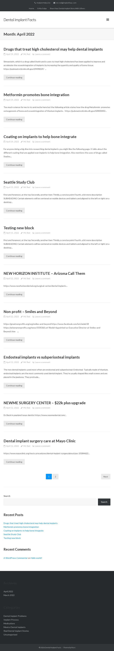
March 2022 (9, 595)
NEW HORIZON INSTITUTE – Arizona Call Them (44, 273)
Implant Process (11, 619)
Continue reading (14, 77)
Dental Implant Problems (15, 616)
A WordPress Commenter (16, 558)
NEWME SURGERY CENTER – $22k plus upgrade (45, 402)
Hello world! (36, 558)
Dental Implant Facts (53, 647)
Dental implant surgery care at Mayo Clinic (40, 441)
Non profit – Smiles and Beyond (30, 311)
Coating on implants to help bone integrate (40, 136)
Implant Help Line (43, 3)
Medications (9, 623)
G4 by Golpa (42, 8)
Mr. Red (26, 54)
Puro (73, 647)
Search (7, 496)
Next (105, 476)
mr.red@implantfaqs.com (66, 3)
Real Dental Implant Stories (16, 631)
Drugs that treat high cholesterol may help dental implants (53, 49)
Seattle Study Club (19, 182)
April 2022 (8, 591)
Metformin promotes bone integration (36, 94)
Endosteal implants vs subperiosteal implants (42, 357)
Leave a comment (42, 54)
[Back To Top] (106, 643)
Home (31, 8)
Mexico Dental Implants (15, 627)
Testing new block (19, 228)
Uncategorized (10, 634)
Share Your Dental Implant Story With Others (67, 8)
